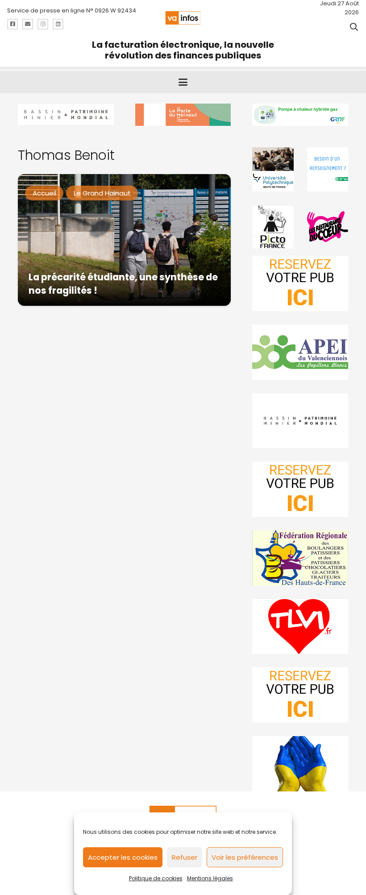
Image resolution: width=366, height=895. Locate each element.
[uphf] (272, 169)
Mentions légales (210, 878)
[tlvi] (300, 626)
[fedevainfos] (300, 558)
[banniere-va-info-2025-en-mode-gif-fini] (300, 115)
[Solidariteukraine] (300, 763)
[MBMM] (66, 115)
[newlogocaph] (183, 115)
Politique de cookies (156, 878)
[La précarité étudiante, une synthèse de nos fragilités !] (124, 240)
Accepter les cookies (123, 857)
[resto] (327, 227)
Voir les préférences (245, 857)
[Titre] (12, 24)
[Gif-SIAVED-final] (327, 169)
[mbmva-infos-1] (300, 421)
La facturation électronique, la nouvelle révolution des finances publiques (183, 50)
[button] (354, 27)
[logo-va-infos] (182, 18)
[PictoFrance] (272, 227)
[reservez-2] (300, 489)
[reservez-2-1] (300, 283)
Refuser (184, 857)
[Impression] (300, 352)
